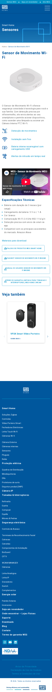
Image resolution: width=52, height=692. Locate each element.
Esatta (5, 506)
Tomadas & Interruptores (15, 495)
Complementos (9, 590)
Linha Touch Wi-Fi (10, 432)
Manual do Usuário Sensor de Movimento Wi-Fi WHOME (26, 269)
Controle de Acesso (11, 529)
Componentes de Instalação (14, 548)
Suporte (6, 618)
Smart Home (8, 408)
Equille (5, 514)
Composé (6, 510)
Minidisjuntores (9, 474)
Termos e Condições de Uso (26, 673)
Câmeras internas (10, 446)
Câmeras (6, 567)
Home (4, 47)
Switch (5, 586)
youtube (9, 642)
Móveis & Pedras (9, 518)
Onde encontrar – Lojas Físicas (18, 613)
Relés (4, 459)
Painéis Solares (9, 601)
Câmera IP (7, 491)
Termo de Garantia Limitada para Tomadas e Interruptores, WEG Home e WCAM (26, 281)
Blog (4, 626)
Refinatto (6, 501)
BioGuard (6, 552)
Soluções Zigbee (9, 415)
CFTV (4, 556)
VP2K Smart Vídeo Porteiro (25, 334)
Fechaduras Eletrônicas (12, 427)
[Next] (47, 336)
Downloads (8, 622)
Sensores (6, 451)
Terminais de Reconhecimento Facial (18, 535)
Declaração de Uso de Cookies (26, 670)
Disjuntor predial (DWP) (12, 487)
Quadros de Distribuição (13, 470)
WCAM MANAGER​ (10, 563)
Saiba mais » (16, 339)
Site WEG (46, 2)
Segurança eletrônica (13, 522)
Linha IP (5, 578)
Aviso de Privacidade (26, 666)
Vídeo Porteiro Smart (11, 423)
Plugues (5, 455)
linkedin (15, 642)
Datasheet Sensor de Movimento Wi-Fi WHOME (25, 258)
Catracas (6, 540)
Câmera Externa (9, 442)
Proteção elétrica (11, 463)
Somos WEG (11, 2)
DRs (4, 478)
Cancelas (6, 544)
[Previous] (4, 336)
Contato (6, 630)
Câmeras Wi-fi (8, 436)
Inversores (6, 605)
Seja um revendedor (30, 2)
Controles (6, 419)
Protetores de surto (11, 482)
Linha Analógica (9, 573)
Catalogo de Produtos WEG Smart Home (23, 248)
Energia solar (9, 594)
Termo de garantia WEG (14, 634)
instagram (4, 642)
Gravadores (7, 582)
